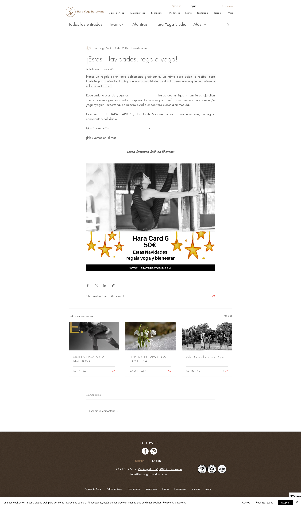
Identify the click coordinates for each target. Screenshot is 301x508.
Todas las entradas (85, 24)
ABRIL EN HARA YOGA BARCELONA (88, 359)
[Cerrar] (297, 502)
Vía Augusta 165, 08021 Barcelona (160, 469)
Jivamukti (117, 24)
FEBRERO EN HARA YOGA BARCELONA (148, 359)
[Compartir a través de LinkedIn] (104, 285)
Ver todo (227, 315)
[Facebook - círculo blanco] (145, 451)
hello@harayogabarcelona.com (148, 474)
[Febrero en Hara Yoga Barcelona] (150, 336)
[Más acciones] (213, 48)
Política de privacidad (174, 502)
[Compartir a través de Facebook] (87, 285)
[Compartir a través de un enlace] (113, 285)
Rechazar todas (264, 502)
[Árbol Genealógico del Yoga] (207, 336)
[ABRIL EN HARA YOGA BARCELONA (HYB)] (94, 336)
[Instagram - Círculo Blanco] (153, 451)
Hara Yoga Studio (170, 24)
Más (197, 24)
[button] (228, 24)
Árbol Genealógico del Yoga (205, 357)
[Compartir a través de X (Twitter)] (96, 285)
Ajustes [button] (246, 502)
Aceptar (285, 502)
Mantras (140, 24)
